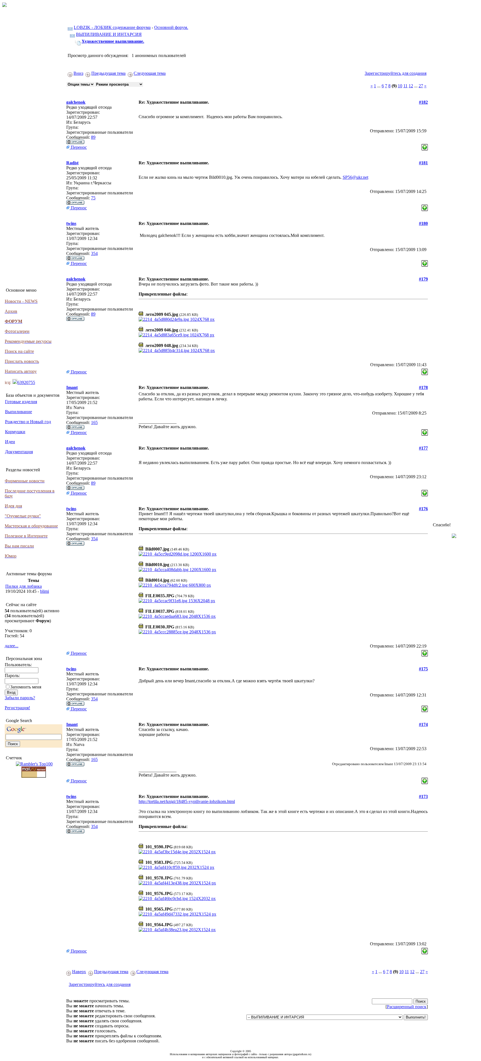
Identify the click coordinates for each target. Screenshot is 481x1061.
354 (94, 253)
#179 (423, 279)
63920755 (26, 382)
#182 (423, 102)
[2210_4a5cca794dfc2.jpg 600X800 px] (175, 585)
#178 (423, 387)
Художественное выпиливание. (113, 41)
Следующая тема (150, 73)
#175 (423, 668)
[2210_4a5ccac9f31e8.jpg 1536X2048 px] (177, 600)
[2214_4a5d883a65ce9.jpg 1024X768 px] (176, 335)
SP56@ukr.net (355, 177)
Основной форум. (171, 27)
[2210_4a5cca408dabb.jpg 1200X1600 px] (177, 569)
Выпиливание (18, 411)
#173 (423, 796)
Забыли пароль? (20, 697)
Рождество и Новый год (28, 421)
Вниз (78, 73)
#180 (423, 223)
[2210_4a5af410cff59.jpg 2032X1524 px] (176, 867)
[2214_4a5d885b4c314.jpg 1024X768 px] (177, 350)
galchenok (75, 102)
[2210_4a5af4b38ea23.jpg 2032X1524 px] (177, 929)
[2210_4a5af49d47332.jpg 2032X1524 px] (177, 914)
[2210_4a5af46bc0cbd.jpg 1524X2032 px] (177, 898)
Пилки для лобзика (23, 586)
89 (93, 137)
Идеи (10, 441)
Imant (72, 387)
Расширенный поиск (406, 1006)
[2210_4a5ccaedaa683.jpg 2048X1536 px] (177, 616)
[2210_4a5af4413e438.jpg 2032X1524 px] (177, 883)
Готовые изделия (21, 401)
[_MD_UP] (424, 145)
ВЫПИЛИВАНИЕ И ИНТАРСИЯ (109, 34)
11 (405, 85)
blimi (44, 591)
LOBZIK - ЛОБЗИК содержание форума (112, 27)
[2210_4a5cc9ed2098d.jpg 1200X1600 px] (178, 554)
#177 (423, 448)
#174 (423, 724)
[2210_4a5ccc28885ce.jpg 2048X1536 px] (177, 631)
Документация (19, 451)
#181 (423, 162)
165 (94, 422)
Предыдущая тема (108, 73)
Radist (72, 162)
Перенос (78, 147)
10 (400, 85)
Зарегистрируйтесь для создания (395, 73)
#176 (423, 508)
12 (411, 85)
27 (421, 85)
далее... (11, 645)
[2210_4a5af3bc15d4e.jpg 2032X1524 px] (177, 851)
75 (93, 197)
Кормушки (15, 431)
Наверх (79, 971)
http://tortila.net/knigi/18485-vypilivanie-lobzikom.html (187, 801)
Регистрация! (17, 707)
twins (71, 223)
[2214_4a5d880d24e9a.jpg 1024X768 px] (177, 319)
